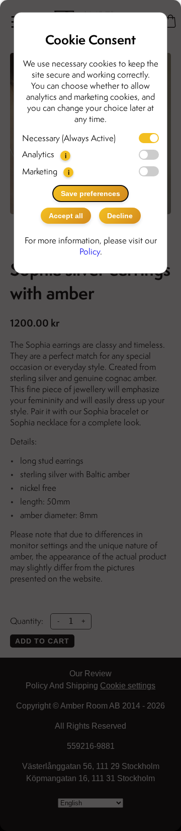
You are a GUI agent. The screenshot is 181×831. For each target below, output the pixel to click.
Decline (120, 216)
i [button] (65, 155)
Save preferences (90, 193)
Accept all (66, 216)
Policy (89, 251)
